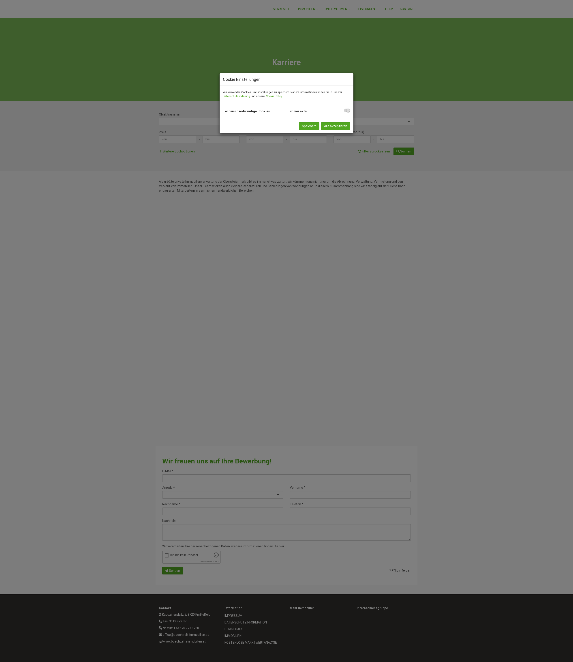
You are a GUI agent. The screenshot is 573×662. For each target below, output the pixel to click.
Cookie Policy (274, 96)
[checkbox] (347, 110)
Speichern (309, 126)
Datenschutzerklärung (236, 96)
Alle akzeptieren (335, 126)
